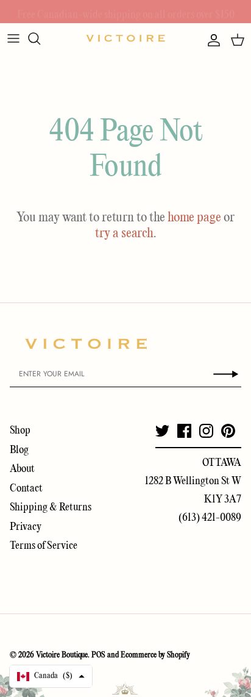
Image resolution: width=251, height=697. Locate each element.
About (22, 469)
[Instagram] (206, 431)
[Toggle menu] (13, 38)
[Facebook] (184, 431)
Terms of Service (43, 546)
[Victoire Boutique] (125, 38)
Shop (20, 431)
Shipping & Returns (50, 507)
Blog (19, 450)
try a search (124, 233)
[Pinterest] (228, 431)
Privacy (25, 527)
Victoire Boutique (62, 655)
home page (194, 217)
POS (98, 655)
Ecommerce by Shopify (155, 655)
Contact (26, 489)
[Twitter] (162, 431)
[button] (51, 676)
